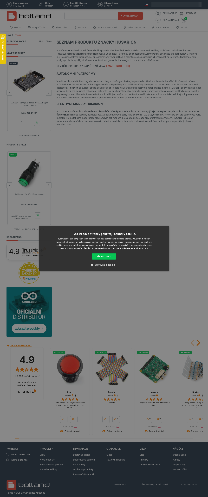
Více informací (142, 248)
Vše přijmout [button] (104, 256)
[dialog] (104, 248)
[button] (104, 265)
